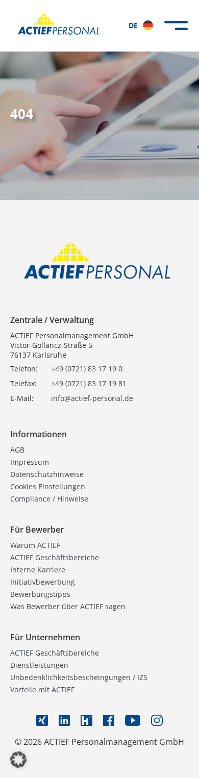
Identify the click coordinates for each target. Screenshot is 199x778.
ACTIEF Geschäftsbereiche (54, 557)
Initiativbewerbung (42, 582)
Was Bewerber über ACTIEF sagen (68, 606)
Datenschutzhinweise (47, 474)
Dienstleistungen (39, 665)
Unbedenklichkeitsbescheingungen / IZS (78, 677)
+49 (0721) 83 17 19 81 (89, 383)
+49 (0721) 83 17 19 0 (86, 368)
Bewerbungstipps (40, 594)
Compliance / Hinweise (49, 499)
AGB (17, 450)
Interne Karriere (37, 569)
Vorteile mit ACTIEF (42, 689)
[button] (18, 759)
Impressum (29, 462)
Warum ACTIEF (35, 545)
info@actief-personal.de (92, 398)
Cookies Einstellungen (47, 486)
